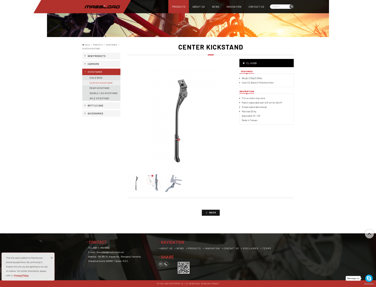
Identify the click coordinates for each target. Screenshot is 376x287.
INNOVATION (233, 6)
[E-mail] (161, 264)
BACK (212, 212)
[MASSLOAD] (102, 6)
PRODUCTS (178, 6)
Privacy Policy (21, 275)
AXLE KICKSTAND (99, 98)
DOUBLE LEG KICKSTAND (104, 93)
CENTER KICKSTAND (101, 83)
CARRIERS (93, 64)
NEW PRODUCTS (97, 56)
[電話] (166, 264)
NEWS (215, 6)
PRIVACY (215, 283)
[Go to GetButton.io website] (369, 284)
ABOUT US (198, 6)
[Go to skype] (369, 278)
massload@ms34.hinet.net (110, 252)
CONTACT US (256, 6)
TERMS (266, 248)
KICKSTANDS (95, 72)
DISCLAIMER (250, 248)
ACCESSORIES (95, 113)
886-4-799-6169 (101, 247)
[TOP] (369, 234)
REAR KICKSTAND (99, 88)
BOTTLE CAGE (95, 105)
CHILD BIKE (96, 77)
